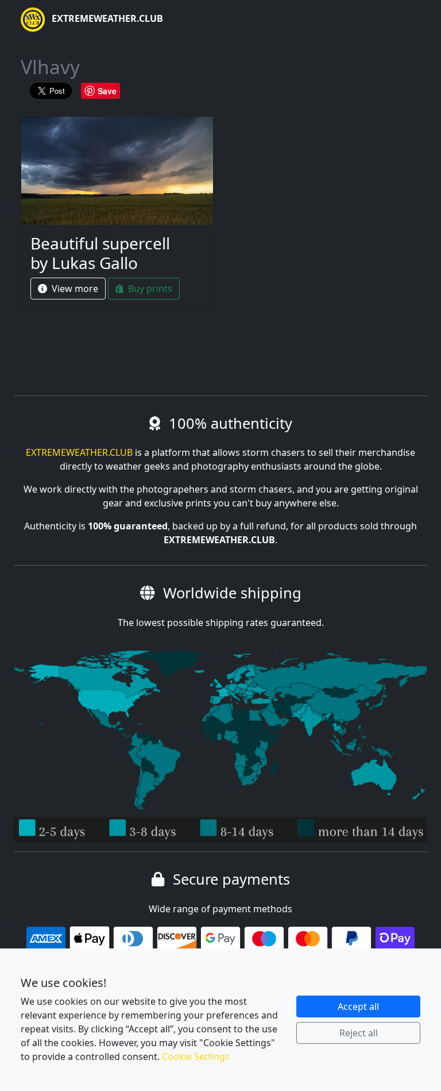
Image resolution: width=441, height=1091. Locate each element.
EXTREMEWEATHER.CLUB (106, 18)
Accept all (358, 1006)
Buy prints (149, 288)
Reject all (358, 1033)
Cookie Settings (196, 1056)
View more (73, 288)
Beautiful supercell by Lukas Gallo (100, 253)
